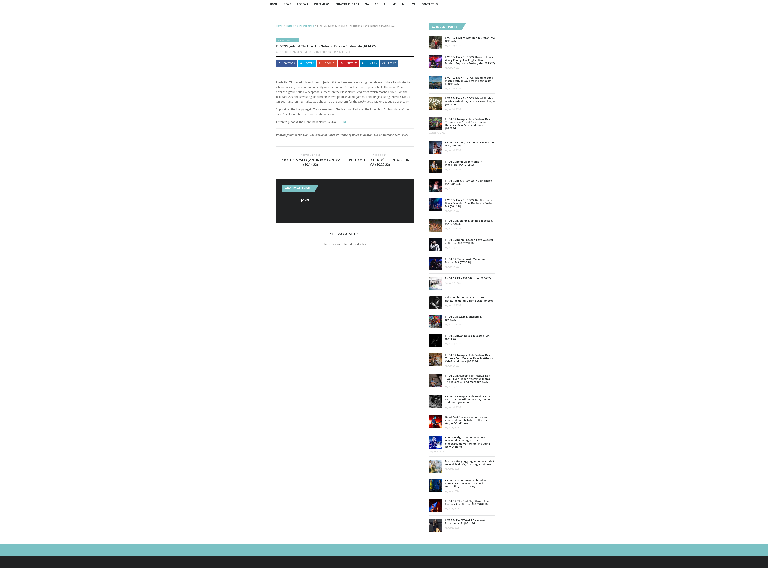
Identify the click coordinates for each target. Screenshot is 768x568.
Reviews (302, 4)
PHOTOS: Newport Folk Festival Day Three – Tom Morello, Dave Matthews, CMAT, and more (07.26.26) (469, 358)
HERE (343, 122)
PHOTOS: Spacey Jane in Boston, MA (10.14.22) (310, 162)
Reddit (392, 63)
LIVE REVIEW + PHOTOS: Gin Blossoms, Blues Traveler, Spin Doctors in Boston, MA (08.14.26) (469, 203)
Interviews (321, 4)
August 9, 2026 (452, 427)
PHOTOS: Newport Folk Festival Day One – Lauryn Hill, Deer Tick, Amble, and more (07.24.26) (468, 399)
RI (385, 4)
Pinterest (351, 63)
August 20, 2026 (453, 45)
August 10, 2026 (453, 407)
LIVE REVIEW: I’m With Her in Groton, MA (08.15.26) (470, 39)
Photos (290, 25)
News (287, 4)
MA (367, 4)
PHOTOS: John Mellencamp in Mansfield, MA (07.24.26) (463, 163)
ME (394, 4)
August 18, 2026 (453, 150)
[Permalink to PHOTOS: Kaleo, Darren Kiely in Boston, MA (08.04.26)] (435, 147)
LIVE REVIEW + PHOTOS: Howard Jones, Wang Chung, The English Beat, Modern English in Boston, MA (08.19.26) (470, 60)
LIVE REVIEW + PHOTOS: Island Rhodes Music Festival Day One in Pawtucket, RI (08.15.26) (470, 101)
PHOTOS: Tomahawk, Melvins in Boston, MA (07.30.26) (465, 260)
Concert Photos (347, 4)
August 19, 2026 (437, 132)
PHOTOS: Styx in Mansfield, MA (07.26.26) (464, 318)
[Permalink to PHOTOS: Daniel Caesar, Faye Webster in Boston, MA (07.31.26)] (435, 244)
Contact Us (429, 4)
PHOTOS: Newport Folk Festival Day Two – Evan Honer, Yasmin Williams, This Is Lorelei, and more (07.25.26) (468, 379)
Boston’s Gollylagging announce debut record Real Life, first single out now (469, 462)
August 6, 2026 (436, 451)
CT (376, 4)
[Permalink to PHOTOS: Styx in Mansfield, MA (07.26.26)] (435, 321)
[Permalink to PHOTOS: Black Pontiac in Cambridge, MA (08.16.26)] (435, 185)
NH (404, 4)
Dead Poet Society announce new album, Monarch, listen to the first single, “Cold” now (466, 420)
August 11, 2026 (453, 386)
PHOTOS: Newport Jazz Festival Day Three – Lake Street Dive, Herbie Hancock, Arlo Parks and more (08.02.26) (467, 123)
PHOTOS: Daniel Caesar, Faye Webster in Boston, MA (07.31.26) (469, 241)
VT (413, 4)
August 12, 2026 (453, 343)
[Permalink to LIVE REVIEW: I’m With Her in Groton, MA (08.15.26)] (435, 42)
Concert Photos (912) (287, 40)
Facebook (289, 63)
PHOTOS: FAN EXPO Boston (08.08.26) (468, 278)
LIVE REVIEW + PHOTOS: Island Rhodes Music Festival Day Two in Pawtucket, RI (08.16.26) (469, 81)
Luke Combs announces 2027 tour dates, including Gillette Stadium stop (469, 299)
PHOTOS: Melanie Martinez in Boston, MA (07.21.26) (469, 222)
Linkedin (372, 63)
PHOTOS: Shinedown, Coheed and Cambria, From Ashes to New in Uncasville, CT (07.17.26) (466, 483)
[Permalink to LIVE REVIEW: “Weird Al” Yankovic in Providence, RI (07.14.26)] (435, 525)
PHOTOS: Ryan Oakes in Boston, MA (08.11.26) (467, 337)
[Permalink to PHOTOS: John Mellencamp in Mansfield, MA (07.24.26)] (435, 166)
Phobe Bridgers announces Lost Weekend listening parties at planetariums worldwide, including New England (467, 442)
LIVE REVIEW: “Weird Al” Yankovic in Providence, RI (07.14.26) (467, 521)
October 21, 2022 (291, 51)
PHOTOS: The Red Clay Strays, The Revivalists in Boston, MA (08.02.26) (467, 502)
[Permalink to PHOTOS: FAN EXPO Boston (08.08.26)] (435, 283)
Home (274, 4)
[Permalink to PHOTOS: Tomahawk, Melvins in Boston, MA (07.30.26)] (435, 263)
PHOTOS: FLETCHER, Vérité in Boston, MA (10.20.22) (379, 162)
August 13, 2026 (453, 305)
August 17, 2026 (453, 282)
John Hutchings (320, 51)
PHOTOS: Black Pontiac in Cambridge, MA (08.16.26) (469, 182)
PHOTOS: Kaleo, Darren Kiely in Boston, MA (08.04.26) (470, 144)
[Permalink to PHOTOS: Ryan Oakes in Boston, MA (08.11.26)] (435, 340)
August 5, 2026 (452, 527)
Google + (330, 63)
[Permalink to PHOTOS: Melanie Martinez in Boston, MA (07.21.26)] (435, 225)
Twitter (310, 63)
